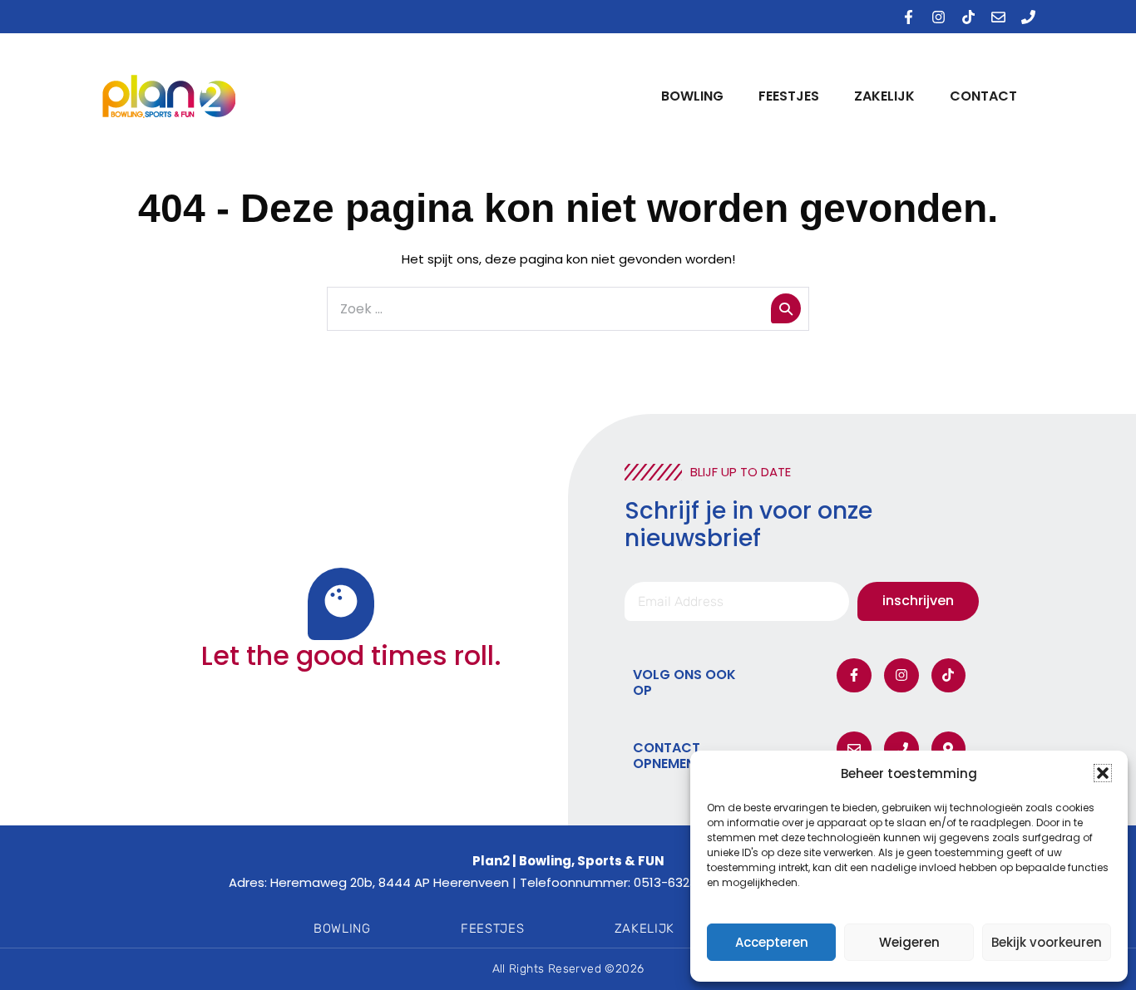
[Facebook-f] (908, 16)
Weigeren (909, 942)
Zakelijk (884, 96)
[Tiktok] (968, 16)
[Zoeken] (786, 308)
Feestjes (788, 96)
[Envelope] (998, 16)
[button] (1102, 773)
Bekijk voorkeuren (1046, 942)
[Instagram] (938, 16)
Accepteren (771, 942)
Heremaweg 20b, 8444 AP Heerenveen (389, 882)
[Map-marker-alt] (948, 748)
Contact (983, 96)
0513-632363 (673, 882)
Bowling (692, 96)
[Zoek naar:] (568, 309)
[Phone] (1028, 16)
